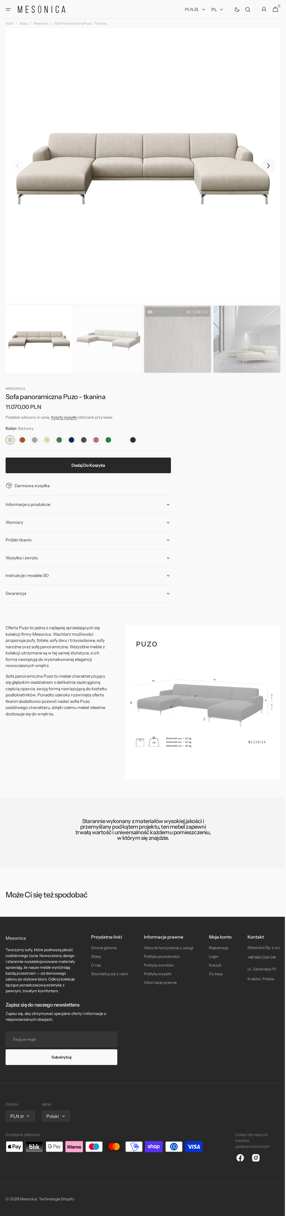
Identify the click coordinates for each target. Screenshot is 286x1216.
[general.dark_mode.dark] (233, 9)
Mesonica (41, 23)
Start (9, 23)
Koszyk (212, 965)
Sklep (23, 23)
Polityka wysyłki (155, 973)
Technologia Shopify (56, 1198)
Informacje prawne (158, 982)
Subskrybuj (61, 1057)
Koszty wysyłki (64, 417)
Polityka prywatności (159, 956)
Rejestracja (215, 947)
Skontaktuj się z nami (108, 973)
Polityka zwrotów (156, 965)
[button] (8, 9)
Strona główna (102, 947)
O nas (95, 965)
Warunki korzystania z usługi (166, 947)
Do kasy (213, 973)
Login (210, 956)
